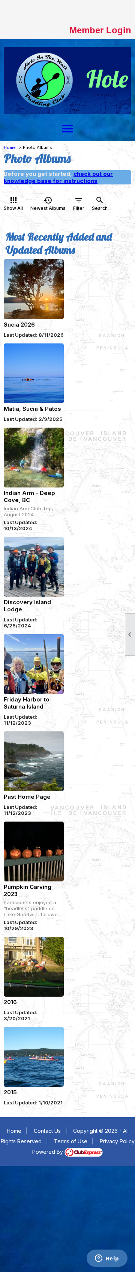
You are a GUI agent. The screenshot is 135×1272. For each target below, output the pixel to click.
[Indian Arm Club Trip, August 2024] (34, 457)
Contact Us (47, 1131)
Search (100, 203)
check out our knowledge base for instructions (58, 177)
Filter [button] (78, 203)
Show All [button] (13, 203)
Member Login (100, 30)
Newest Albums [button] (48, 203)
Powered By (48, 1152)
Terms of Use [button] (70, 1141)
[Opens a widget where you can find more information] (107, 1259)
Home (10, 147)
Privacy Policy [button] (117, 1141)
